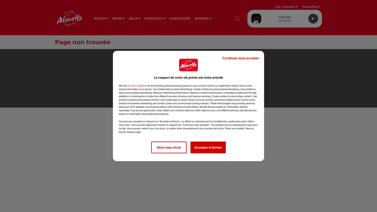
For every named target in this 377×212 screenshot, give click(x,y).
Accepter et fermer (208, 147)
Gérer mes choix (169, 147)
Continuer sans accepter (240, 58)
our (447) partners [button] (137, 85)
